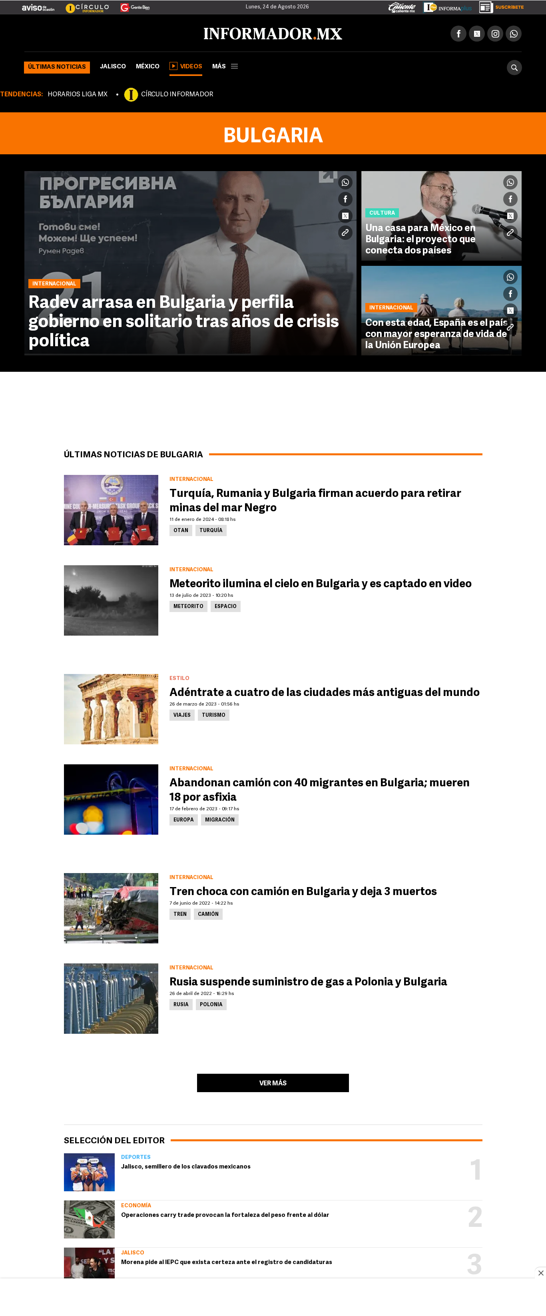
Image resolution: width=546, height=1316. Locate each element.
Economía (136, 1204)
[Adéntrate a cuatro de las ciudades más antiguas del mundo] (111, 707)
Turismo (213, 714)
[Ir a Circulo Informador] (82, 4)
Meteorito (188, 605)
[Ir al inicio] (119, 32)
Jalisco (113, 65)
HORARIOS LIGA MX (78, 93)
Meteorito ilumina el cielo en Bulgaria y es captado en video (320, 582)
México (147, 65)
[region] (273, 1298)
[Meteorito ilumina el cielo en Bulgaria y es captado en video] (111, 599)
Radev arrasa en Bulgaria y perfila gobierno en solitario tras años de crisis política (183, 321)
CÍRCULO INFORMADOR (177, 93)
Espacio (226, 605)
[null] (89, 1171)
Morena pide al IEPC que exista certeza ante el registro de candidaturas (226, 1261)
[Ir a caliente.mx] (402, 5)
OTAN (180, 529)
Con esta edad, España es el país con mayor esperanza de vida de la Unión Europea (436, 333)
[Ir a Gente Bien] (130, 4)
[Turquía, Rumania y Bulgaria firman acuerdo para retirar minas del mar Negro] (111, 508)
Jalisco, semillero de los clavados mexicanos (186, 1165)
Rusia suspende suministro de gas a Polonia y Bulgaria (308, 981)
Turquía (211, 529)
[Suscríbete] (498, 5)
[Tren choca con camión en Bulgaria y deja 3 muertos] (111, 906)
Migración (220, 818)
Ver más (273, 1082)
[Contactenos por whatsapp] (514, 32)
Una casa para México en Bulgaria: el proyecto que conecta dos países (420, 238)
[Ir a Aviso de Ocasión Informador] (38, 4)
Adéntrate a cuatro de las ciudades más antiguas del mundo (324, 691)
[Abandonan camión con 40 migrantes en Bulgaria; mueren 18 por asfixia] (111, 798)
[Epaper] (444, 5)
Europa (183, 818)
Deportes (136, 1155)
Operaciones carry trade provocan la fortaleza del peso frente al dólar (225, 1214)
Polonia (211, 1003)
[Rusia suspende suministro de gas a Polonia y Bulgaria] (111, 997)
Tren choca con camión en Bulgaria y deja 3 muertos (303, 890)
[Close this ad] (540, 1272)
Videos (191, 65)
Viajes (182, 714)
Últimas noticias (57, 66)
